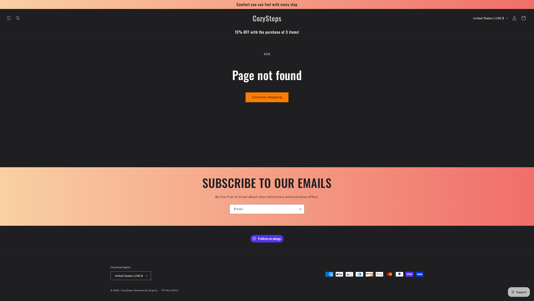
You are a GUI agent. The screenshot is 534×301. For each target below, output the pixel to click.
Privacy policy (170, 290)
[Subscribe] (299, 209)
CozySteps (127, 290)
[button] (8, 18)
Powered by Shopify (146, 290)
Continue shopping (267, 97)
